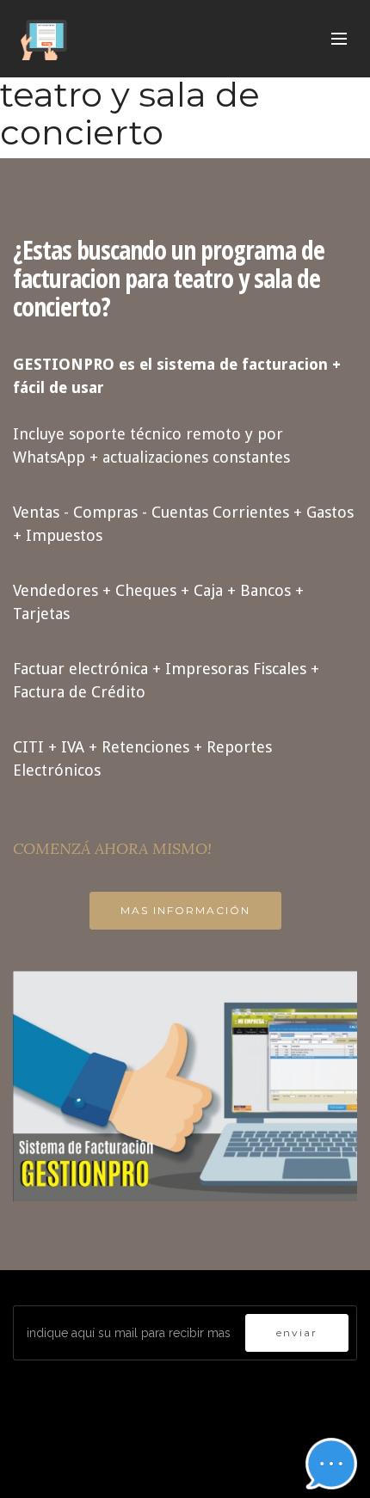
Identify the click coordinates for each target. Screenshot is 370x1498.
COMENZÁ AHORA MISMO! (112, 848)
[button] (331, 1463)
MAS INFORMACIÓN (185, 910)
